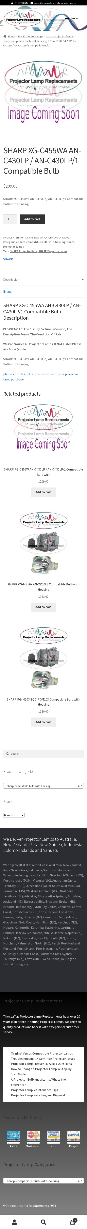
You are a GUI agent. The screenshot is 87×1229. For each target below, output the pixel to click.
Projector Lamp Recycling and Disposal (38, 1095)
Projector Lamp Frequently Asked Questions (41, 1064)
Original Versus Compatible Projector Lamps (42, 1053)
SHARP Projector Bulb (23, 251)
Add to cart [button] (43, 492)
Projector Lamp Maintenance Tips (34, 1090)
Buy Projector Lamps (30, 36)
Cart (67, 1219)
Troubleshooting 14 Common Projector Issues (43, 1059)
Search (43, 1222)
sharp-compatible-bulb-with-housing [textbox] (42, 786)
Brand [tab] (7, 291)
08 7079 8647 (21, 3)
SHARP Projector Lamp (52, 251)
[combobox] (43, 786)
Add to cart (32, 219)
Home (11, 36)
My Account (14, 1222)
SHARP (8, 259)
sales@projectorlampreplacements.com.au (55, 3)
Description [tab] (11, 279)
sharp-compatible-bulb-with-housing (25, 41)
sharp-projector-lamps (60, 36)
